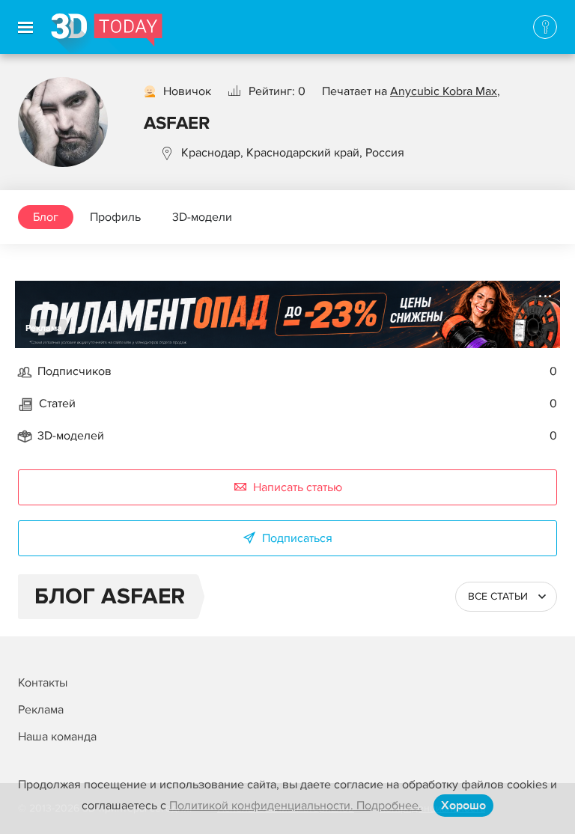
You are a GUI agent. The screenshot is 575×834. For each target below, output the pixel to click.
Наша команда (57, 736)
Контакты (42, 682)
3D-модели (202, 217)
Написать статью (297, 487)
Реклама (43, 328)
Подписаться (297, 538)
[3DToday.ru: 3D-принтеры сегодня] (106, 33)
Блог (45, 217)
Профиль (115, 217)
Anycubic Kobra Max (443, 91)
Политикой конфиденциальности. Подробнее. (295, 805)
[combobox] (506, 597)
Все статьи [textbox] (498, 596)
